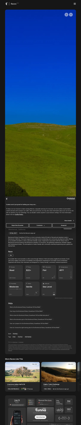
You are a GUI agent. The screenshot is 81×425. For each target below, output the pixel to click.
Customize (40, 225)
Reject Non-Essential (17, 225)
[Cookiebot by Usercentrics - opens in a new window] (68, 199)
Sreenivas (15, 342)
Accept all (63, 225)
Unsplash (21, 342)
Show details (68, 220)
